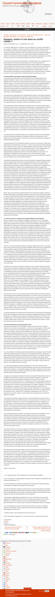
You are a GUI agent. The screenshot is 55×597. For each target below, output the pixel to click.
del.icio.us (7, 543)
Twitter (6, 581)
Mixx (6, 561)
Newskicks (8, 547)
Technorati (7, 553)
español (28, 23)
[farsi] (12, 26)
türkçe (33, 23)
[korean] (18, 26)
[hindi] (7, 26)
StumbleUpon (8, 565)
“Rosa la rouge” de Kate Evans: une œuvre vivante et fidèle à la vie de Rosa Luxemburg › (42, 528)
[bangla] (37, 26)
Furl (6, 557)
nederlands (38, 23)
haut (27, 528)
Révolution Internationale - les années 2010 (15, 35)
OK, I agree (41, 591)
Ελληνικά (51, 23)
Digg (6, 545)
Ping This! (7, 549)
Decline (46, 591)
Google (7, 589)
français (8, 23)
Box (6, 583)
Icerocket (7, 569)
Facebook (7, 587)
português (45, 23)
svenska (23, 23)
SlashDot (7, 579)
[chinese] (32, 26)
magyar (44, 26)
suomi (50, 26)
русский (3, 26)
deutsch (13, 23)
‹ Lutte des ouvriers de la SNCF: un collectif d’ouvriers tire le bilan (13, 528)
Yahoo (6, 571)
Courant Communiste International (22, 3)
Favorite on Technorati (10, 551)
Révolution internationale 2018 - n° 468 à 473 (38, 35)
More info (15, 595)
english (2, 23)
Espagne (6, 521)
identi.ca (7, 573)
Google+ (7, 575)
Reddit (6, 577)
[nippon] (22, 26)
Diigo (6, 585)
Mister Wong (8, 559)
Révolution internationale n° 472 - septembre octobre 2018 (18, 36)
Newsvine (7, 563)
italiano (18, 23)
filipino (28, 26)
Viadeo (7, 567)
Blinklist (7, 555)
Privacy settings (27, 588)
